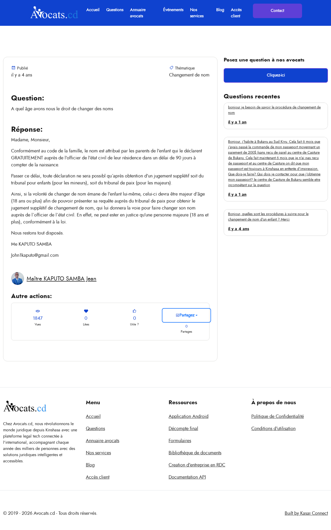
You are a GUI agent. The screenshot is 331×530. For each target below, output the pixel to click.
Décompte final (183, 428)
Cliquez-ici (276, 75)
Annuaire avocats (138, 13)
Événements (173, 10)
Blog (220, 10)
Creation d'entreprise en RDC (197, 465)
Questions (114, 10)
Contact (277, 11)
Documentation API (187, 477)
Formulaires (180, 441)
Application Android (188, 416)
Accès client (236, 13)
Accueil (93, 10)
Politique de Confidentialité (277, 416)
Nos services (197, 13)
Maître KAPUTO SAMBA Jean (61, 279)
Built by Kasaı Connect (306, 513)
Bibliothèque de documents (195, 453)
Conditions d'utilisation (273, 428)
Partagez (186, 315)
